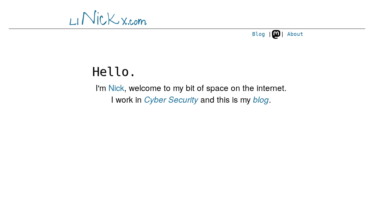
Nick (116, 87)
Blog (258, 34)
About (295, 34)
